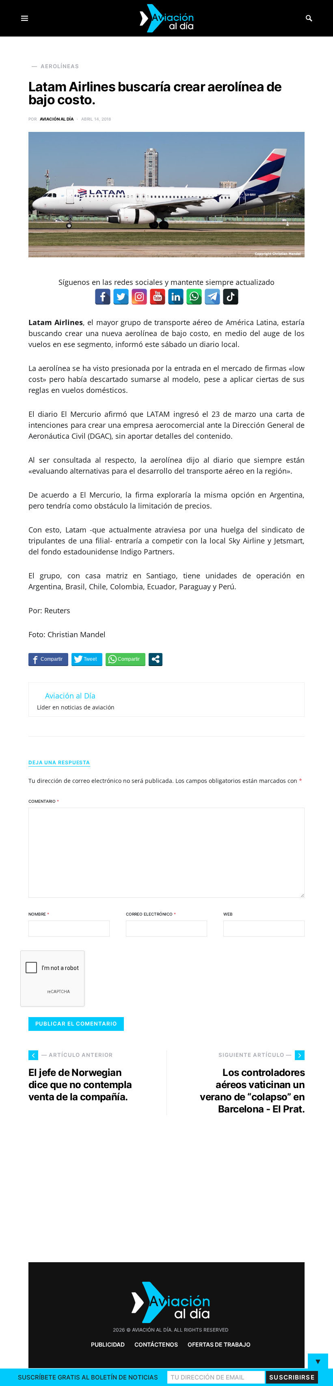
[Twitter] (121, 297)
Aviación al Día (57, 118)
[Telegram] (212, 297)
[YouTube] (157, 297)
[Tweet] (86, 659)
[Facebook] (103, 297)
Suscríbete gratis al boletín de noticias (88, 1377)
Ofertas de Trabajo (219, 1344)
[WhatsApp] (194, 297)
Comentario (43, 801)
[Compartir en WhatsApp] (125, 659)
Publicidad (108, 1344)
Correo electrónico (151, 914)
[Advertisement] (240, 1185)
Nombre (38, 914)
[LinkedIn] (176, 297)
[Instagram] (139, 297)
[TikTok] (231, 297)
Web (228, 914)
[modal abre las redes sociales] (155, 659)
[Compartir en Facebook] (48, 659)
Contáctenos (156, 1344)
